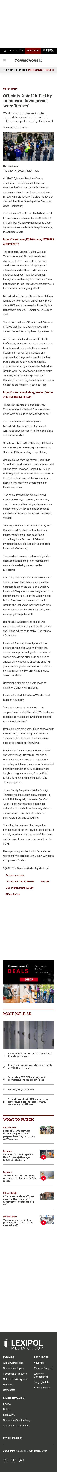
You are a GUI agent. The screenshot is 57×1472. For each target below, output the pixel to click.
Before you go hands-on (21, 1089)
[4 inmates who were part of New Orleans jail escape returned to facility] (47, 1154)
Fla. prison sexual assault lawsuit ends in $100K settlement (30, 1067)
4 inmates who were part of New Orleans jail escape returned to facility (18, 1157)
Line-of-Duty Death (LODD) (20, 888)
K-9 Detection (9, 1127)
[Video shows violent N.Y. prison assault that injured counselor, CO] (47, 1219)
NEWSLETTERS (16, 51)
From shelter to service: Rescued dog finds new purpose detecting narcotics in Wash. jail (19, 1134)
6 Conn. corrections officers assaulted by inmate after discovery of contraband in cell (18, 1200)
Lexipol (24, 1451)
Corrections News (15, 875)
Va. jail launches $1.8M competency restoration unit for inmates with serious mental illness (28, 1102)
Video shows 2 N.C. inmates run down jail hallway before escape (19, 1178)
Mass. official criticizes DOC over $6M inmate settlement (29, 1055)
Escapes (45, 881)
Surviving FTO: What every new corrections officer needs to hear (26, 1078)
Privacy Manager (12, 1437)
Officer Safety (10, 89)
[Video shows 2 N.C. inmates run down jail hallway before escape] (47, 1175)
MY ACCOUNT (33, 51)
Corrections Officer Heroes (20, 881)
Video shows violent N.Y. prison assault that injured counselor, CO (18, 1222)
